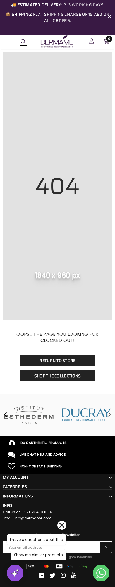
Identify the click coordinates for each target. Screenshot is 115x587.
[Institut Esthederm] (29, 414)
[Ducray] (86, 414)
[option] (29, 414)
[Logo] (56, 41)
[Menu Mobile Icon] (6, 41)
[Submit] (106, 547)
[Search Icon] (23, 42)
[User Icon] (91, 42)
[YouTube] (73, 575)
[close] (109, 17)
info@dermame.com (33, 518)
